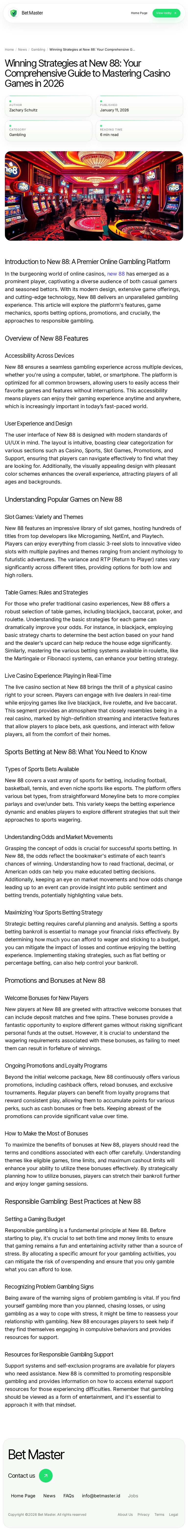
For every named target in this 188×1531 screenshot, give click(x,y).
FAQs (68, 1495)
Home (9, 49)
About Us (125, 1514)
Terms (159, 1514)
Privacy (144, 1514)
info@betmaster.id (101, 1495)
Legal (173, 1514)
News (22, 49)
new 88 (116, 274)
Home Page (23, 1495)
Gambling (38, 49)
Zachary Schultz (23, 110)
